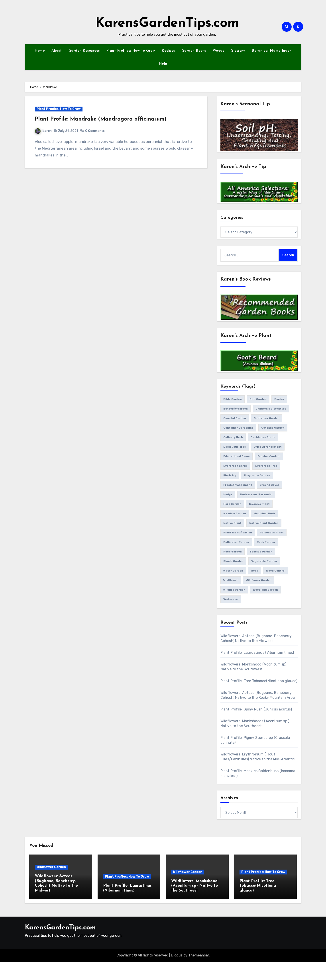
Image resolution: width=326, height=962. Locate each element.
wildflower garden (258, 580)
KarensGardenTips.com (167, 23)
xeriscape (230, 599)
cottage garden (273, 427)
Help (163, 64)
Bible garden (232, 399)
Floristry (229, 475)
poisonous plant (272, 532)
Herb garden (232, 503)
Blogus (177, 955)
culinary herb (233, 437)
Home (40, 51)
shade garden (233, 561)
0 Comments (95, 131)
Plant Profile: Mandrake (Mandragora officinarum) (100, 119)
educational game (236, 456)
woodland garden (265, 589)
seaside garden (260, 551)
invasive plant (259, 503)
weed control (275, 570)
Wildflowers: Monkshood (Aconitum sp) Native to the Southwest (194, 886)
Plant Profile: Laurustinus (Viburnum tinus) (257, 652)
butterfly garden (235, 408)
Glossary (238, 51)
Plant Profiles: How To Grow (130, 51)
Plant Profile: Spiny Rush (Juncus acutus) (256, 709)
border (279, 399)
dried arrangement (268, 446)
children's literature (270, 408)
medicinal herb (264, 513)
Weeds (218, 51)
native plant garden (264, 523)
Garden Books (194, 51)
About (56, 51)
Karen (47, 131)
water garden (233, 570)
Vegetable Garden (264, 561)
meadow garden (234, 513)
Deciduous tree (234, 446)
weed (254, 570)
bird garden (258, 399)
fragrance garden (257, 475)
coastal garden (234, 418)
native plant (232, 523)
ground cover (269, 484)
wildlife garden (234, 589)
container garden (266, 418)
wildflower (230, 580)
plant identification (237, 532)
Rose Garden (232, 551)
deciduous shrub (263, 437)
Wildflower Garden (51, 867)
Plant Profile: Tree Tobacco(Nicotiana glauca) (258, 681)
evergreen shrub (235, 465)
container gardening (238, 427)
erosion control (268, 456)
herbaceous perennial (256, 494)
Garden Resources (84, 51)
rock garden (266, 542)
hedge (227, 494)
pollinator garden (236, 542)
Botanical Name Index (271, 51)
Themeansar (198, 955)
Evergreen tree (266, 465)
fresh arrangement (237, 484)
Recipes (168, 51)
